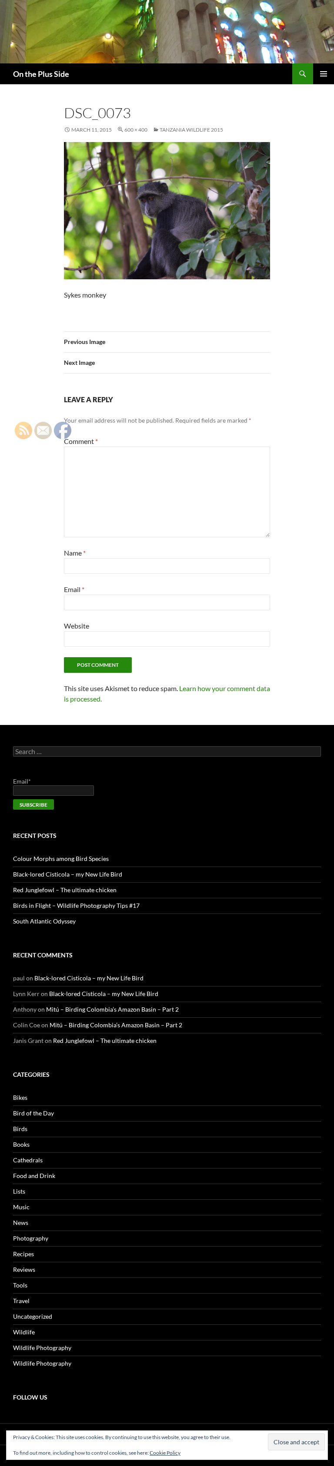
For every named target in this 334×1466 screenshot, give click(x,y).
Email (74, 589)
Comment (81, 441)
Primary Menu (323, 73)
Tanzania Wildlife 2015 (191, 129)
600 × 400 (135, 129)
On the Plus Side (41, 74)
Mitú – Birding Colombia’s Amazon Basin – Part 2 (112, 1009)
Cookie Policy (165, 1452)
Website (76, 626)
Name (75, 553)
